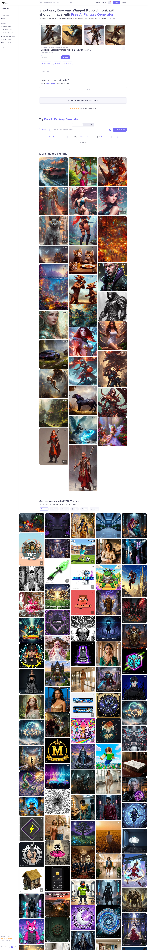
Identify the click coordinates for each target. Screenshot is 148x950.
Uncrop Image (7, 39)
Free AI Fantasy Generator (92, 14)
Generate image (77, 124)
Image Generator (8, 26)
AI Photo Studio (7, 42)
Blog (2, 947)
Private (115, 137)
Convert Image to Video (9, 36)
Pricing (98, 2)
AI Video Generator (8, 33)
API (4, 51)
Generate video (89, 124)
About (6, 947)
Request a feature (5, 949)
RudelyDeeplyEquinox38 (62, 47)
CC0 (51, 71)
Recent (55, 509)
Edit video (6, 15)
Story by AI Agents (74, 137)
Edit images (6, 18)
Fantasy (43, 52)
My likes (44, 509)
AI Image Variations (8, 29)
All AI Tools (6, 8)
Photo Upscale (50, 83)
